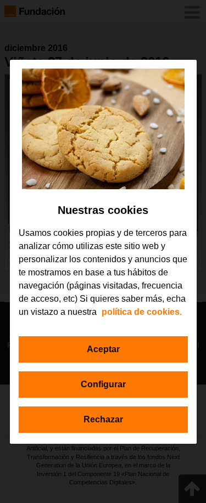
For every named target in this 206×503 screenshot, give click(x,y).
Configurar (103, 384)
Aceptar (103, 349)
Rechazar (103, 419)
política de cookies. (142, 312)
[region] (103, 252)
